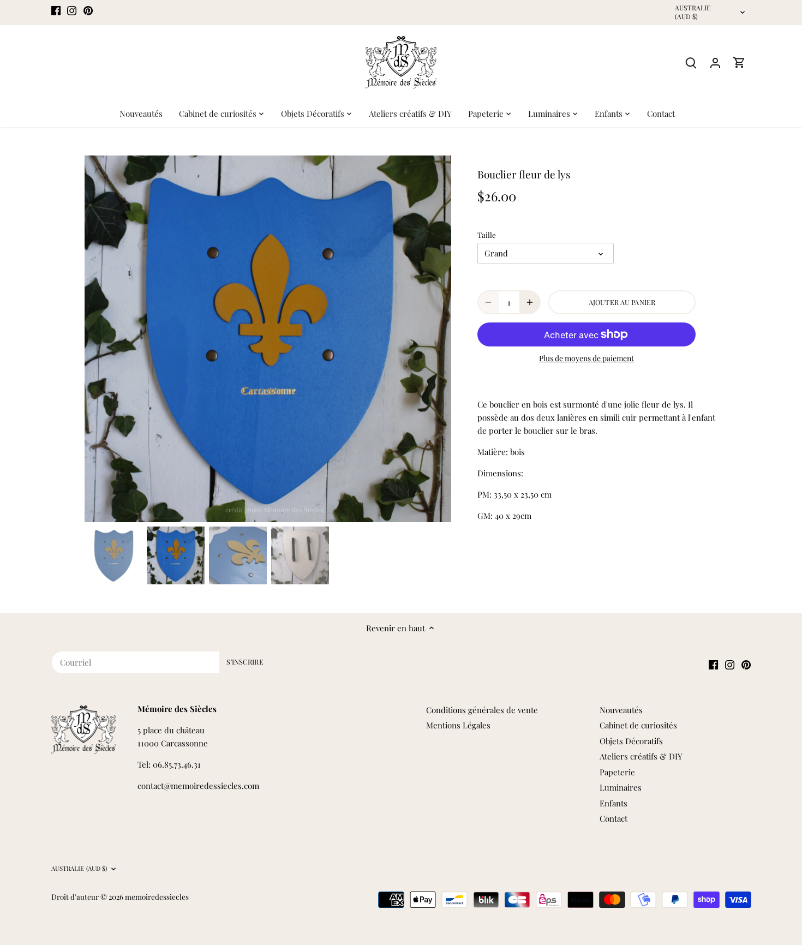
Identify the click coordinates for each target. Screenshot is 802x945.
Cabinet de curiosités (638, 725)
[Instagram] (71, 9)
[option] (268, 338)
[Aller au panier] (739, 62)
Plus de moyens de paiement (586, 358)
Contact (613, 818)
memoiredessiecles (157, 896)
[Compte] (715, 62)
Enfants (613, 803)
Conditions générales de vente (482, 709)
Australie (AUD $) (693, 12)
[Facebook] (56, 9)
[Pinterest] (88, 9)
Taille (486, 234)
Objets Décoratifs (631, 740)
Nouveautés (621, 709)
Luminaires (621, 787)
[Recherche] (691, 62)
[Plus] (529, 302)
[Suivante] (435, 339)
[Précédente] (101, 339)
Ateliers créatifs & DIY (641, 756)
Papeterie (617, 772)
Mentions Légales (458, 725)
